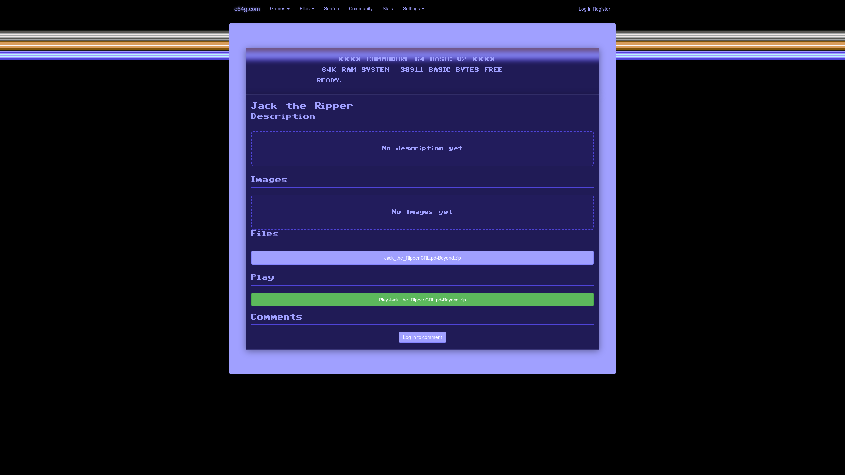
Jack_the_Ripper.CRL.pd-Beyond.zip (422, 257)
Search (331, 8)
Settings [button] (412, 8)
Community (361, 8)
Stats (388, 8)
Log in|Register (594, 8)
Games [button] (278, 8)
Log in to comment (422, 337)
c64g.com (247, 8)
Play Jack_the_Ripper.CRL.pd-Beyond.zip (422, 299)
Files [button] (305, 8)
